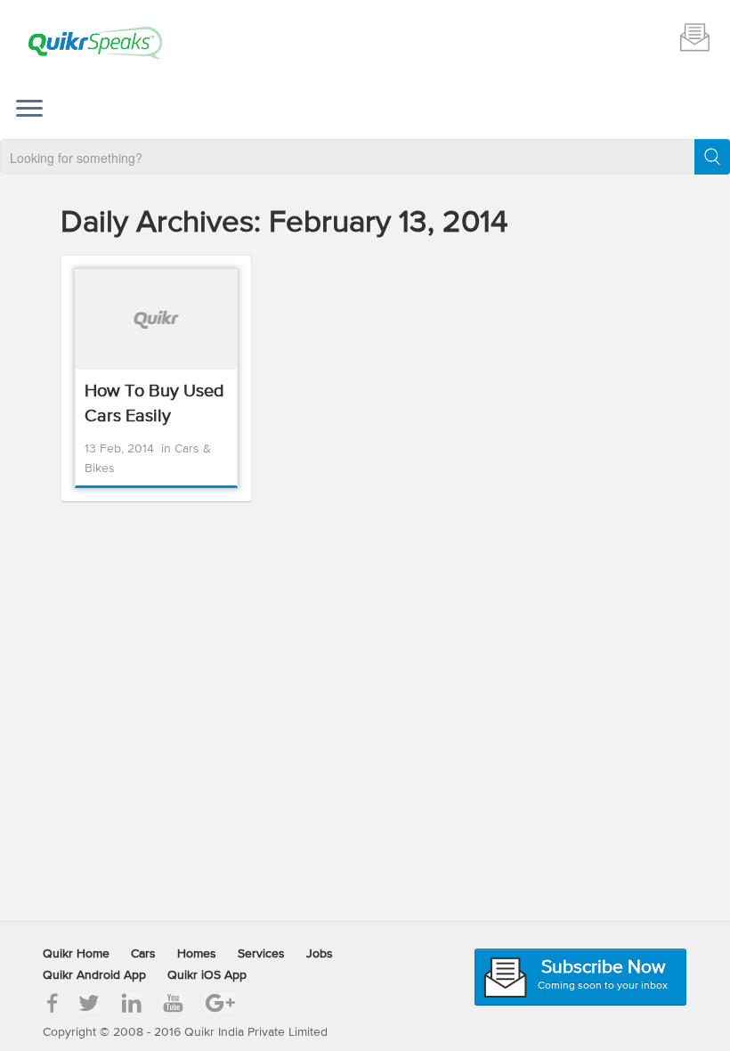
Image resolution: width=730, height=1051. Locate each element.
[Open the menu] (29, 110)
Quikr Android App (94, 975)
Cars (143, 954)
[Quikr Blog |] (95, 43)
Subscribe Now (694, 36)
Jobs (319, 954)
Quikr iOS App (207, 975)
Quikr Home (76, 954)
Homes (196, 954)
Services (261, 954)
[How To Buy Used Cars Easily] (156, 320)
